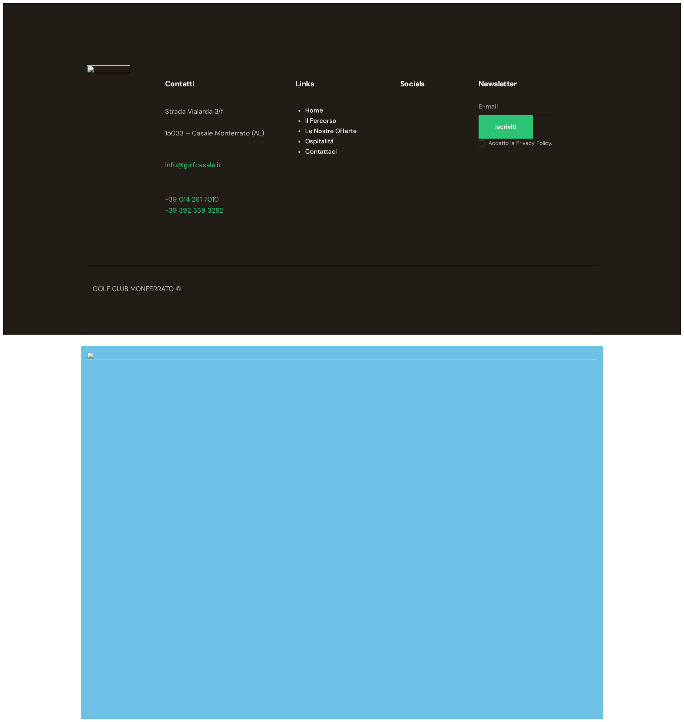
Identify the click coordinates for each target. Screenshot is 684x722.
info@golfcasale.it (193, 164)
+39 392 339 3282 (194, 210)
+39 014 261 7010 (192, 199)
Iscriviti (506, 127)
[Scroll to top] (8, 340)
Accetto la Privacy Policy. (520, 143)
